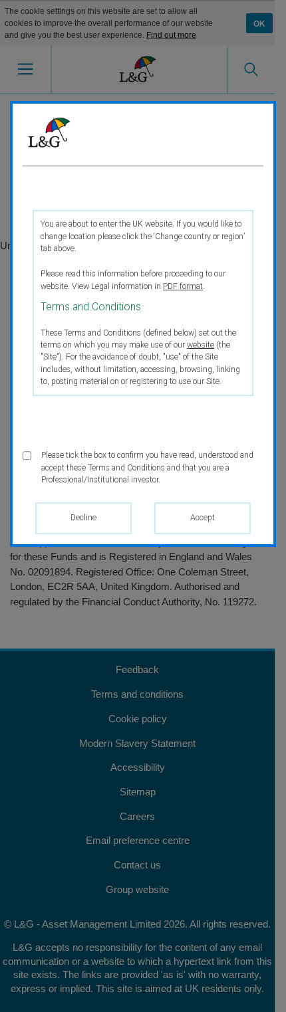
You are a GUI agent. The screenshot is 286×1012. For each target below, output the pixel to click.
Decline (83, 517)
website (200, 345)
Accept (202, 517)
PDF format (183, 286)
